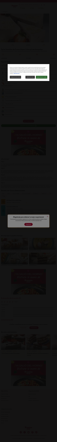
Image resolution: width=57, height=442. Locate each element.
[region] (28, 72)
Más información (17, 73)
